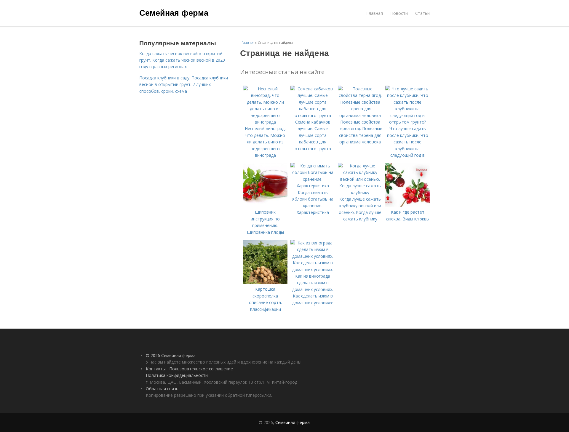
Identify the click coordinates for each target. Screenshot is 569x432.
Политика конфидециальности (177, 375)
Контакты (156, 369)
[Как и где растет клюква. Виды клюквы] (407, 205)
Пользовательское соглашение (201, 369)
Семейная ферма (173, 12)
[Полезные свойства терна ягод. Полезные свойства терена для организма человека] (360, 115)
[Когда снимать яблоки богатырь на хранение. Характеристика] (312, 185)
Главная (374, 13)
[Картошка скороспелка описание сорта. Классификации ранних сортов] (265, 282)
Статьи (422, 13)
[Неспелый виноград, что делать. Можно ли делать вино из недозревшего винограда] (265, 122)
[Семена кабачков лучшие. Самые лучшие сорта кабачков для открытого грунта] (312, 115)
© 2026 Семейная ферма (171, 355)
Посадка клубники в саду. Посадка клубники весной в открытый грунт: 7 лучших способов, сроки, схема (183, 84)
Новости (399, 13)
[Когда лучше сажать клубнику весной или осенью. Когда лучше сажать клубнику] (360, 192)
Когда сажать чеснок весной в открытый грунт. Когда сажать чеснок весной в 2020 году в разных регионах (182, 60)
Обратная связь (162, 388)
